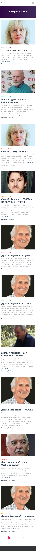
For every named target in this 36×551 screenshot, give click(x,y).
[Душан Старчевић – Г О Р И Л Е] (18, 390)
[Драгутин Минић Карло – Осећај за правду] (18, 445)
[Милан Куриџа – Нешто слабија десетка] (18, 81)
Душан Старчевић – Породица (17, 516)
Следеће (24, 537)
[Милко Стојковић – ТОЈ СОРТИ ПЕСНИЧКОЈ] (18, 336)
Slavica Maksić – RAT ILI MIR (16, 50)
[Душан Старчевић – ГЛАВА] (18, 286)
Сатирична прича (6, 47)
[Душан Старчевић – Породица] (18, 498)
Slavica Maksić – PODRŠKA (15, 151)
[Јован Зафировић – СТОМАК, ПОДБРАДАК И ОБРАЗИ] (18, 182)
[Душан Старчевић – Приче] (18, 237)
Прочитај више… (6, 61)
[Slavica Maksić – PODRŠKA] (18, 135)
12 (19, 537)
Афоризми (4, 459)
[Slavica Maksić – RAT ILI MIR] (18, 32)
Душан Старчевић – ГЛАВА (16, 303)
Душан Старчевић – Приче (15, 255)
